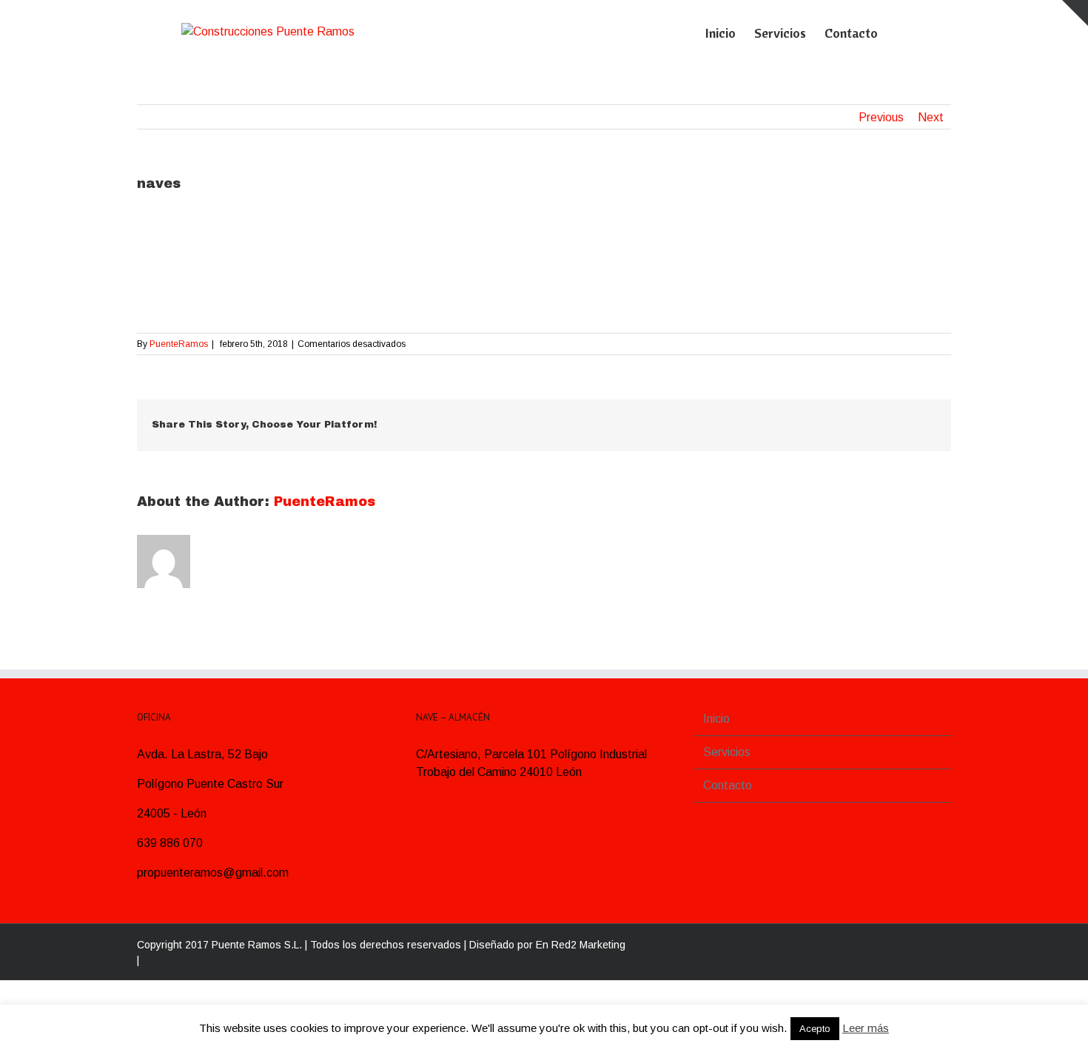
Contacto (727, 785)
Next (931, 117)
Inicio (716, 718)
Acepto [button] (814, 1028)
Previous (881, 117)
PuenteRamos (179, 344)
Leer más (865, 1028)
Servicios (726, 752)
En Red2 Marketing (580, 945)
